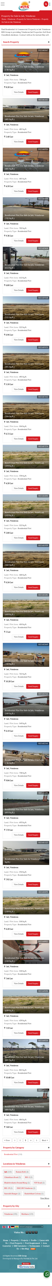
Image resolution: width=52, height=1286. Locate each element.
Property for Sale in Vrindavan (28, 19)
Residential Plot (11, 1154)
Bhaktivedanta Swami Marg (15, 1182)
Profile (34, 1240)
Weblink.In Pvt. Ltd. (30, 1258)
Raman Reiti (21, 1172)
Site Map (25, 1248)
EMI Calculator (20, 1246)
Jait (5, 1172)
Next (45, 1140)
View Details (19, 92)
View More (44, 1198)
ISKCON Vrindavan (25, 1188)
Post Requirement (32, 1243)
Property (15, 1240)
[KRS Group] (24, 6)
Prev (7, 1140)
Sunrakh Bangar (11, 1193)
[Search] (46, 4)
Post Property (16, 1243)
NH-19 (7, 1188)
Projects (24, 1240)
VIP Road (38, 1182)
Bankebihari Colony (33, 1193)
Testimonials (34, 1246)
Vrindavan (11, 19)
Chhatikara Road (11, 1177)
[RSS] (33, 1248)
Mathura (25, 1214)
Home (4, 19)
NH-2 (27, 1177)
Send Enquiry (33, 92)
